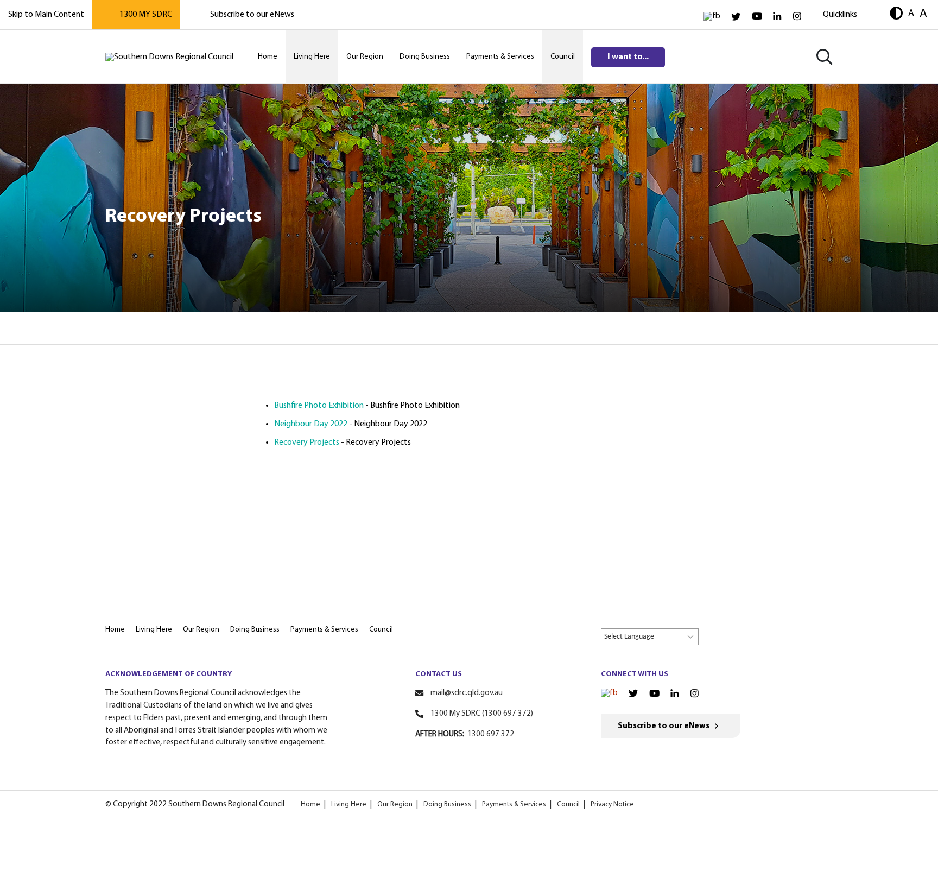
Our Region (395, 804)
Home (310, 804)
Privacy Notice (612, 804)
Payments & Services (514, 804)
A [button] (911, 13)
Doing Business (447, 804)
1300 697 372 (490, 734)
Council (568, 804)
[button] (896, 14)
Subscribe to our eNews (252, 14)
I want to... (628, 57)
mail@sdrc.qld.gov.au (466, 693)
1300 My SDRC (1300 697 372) (481, 714)
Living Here (348, 804)
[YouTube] (757, 16)
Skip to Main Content (46, 14)
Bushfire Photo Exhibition (319, 405)
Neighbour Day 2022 (310, 424)
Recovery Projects (306, 442)
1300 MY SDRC (145, 14)
